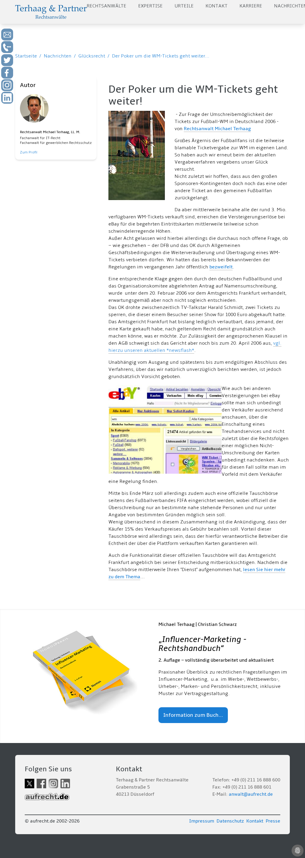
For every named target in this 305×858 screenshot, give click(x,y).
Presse (273, 821)
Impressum (201, 821)
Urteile (184, 6)
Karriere (250, 6)
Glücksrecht (91, 56)
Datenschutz (230, 821)
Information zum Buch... (193, 715)
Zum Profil (28, 152)
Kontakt (217, 6)
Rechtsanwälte (106, 6)
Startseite (26, 56)
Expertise (150, 6)
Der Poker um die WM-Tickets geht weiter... (160, 56)
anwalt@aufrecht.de (251, 794)
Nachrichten (57, 56)
